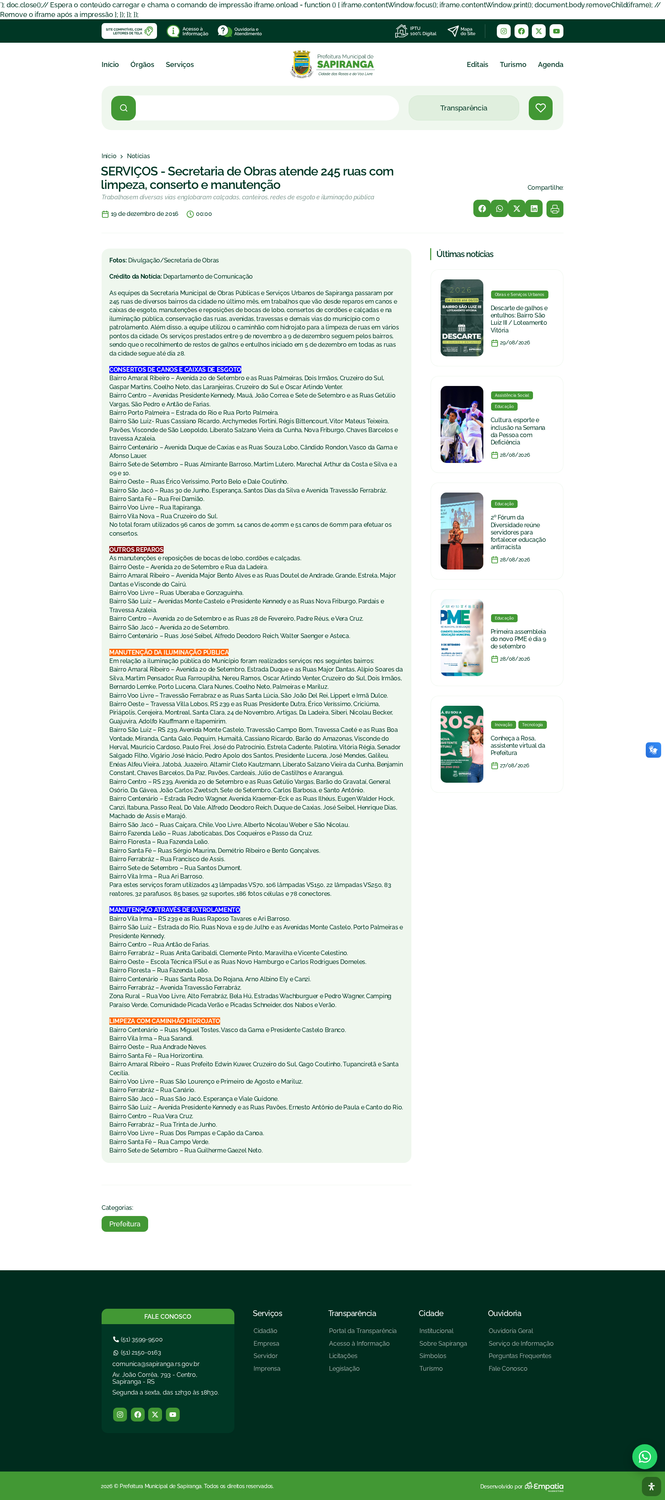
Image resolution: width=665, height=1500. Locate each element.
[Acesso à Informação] (363, 1346)
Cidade (431, 1313)
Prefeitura (124, 1224)
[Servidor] (267, 1359)
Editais (477, 64)
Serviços (180, 64)
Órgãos (142, 64)
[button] (482, 208)
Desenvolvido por (501, 1486)
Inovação (504, 725)
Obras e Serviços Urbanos (520, 294)
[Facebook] (521, 31)
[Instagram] (504, 31)
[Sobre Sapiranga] (443, 1346)
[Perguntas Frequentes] (521, 1359)
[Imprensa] (267, 1371)
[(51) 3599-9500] (139, 1339)
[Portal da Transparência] (363, 1334)
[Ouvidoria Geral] (521, 1334)
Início (110, 64)
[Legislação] (363, 1371)
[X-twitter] (539, 31)
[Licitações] (363, 1359)
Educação (504, 406)
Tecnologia (532, 725)
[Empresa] (267, 1346)
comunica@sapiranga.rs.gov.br (156, 1364)
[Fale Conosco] (521, 1371)
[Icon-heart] (541, 108)
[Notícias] (138, 156)
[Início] (109, 156)
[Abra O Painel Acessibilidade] (651, 1486)
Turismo (513, 64)
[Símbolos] (443, 1359)
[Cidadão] (267, 1334)
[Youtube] (556, 31)
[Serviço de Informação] (521, 1346)
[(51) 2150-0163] (138, 1352)
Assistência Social (512, 395)
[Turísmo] (443, 1371)
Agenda (550, 64)
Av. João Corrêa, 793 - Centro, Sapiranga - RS (154, 1378)
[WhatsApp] (644, 1456)
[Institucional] (443, 1334)
